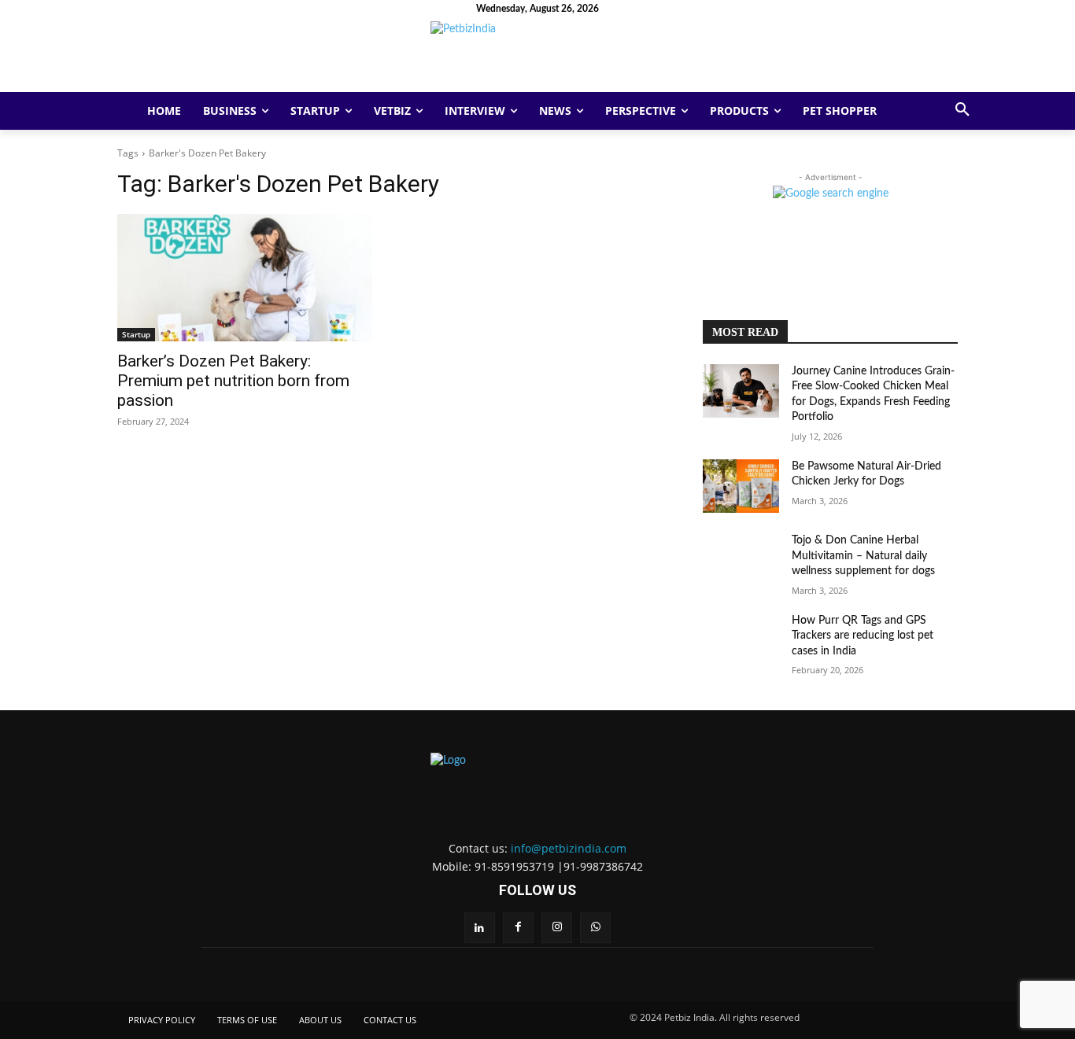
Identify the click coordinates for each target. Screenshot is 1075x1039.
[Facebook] (518, 927)
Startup (136, 334)
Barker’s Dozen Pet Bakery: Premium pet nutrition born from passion (233, 381)
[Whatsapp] (595, 927)
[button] (962, 111)
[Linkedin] (479, 927)
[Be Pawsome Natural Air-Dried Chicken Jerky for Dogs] (741, 486)
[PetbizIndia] (537, 56)
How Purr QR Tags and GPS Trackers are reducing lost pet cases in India (862, 636)
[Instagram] (556, 927)
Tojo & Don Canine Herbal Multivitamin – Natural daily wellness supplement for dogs (863, 556)
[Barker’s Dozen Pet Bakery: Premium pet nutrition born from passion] (244, 277)
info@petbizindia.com (568, 848)
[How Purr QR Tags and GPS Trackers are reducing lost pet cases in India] (741, 640)
